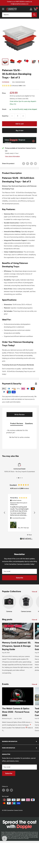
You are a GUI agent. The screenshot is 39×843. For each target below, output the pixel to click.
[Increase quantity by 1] (23, 116)
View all (34, 592)
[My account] (31, 9)
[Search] (34, 14)
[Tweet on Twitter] (31, 163)
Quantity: (5, 116)
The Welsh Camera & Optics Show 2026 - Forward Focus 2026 (15, 712)
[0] (35, 9)
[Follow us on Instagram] (7, 790)
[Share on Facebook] (23, 163)
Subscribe (19, 578)
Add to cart (19, 124)
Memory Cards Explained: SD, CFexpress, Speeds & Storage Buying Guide (16, 646)
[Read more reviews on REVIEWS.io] (26, 539)
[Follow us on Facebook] (3, 790)
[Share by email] (35, 163)
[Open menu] (3, 9)
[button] (19, 85)
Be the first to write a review (19, 437)
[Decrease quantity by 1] (12, 116)
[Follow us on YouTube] (11, 790)
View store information (12, 156)
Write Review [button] (19, 414)
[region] (19, 513)
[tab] (16, 424)
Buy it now (19, 130)
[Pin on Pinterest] (27, 163)
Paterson (5, 82)
